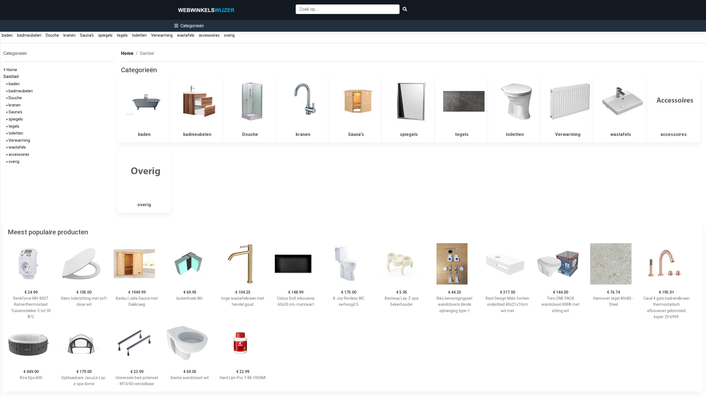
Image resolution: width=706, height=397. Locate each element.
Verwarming (161, 35)
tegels (122, 35)
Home (13, 70)
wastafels (185, 35)
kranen (69, 35)
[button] (189, 25)
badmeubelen (29, 35)
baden (7, 35)
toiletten (139, 35)
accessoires (209, 35)
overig (229, 35)
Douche (52, 35)
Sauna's (86, 35)
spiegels (105, 35)
